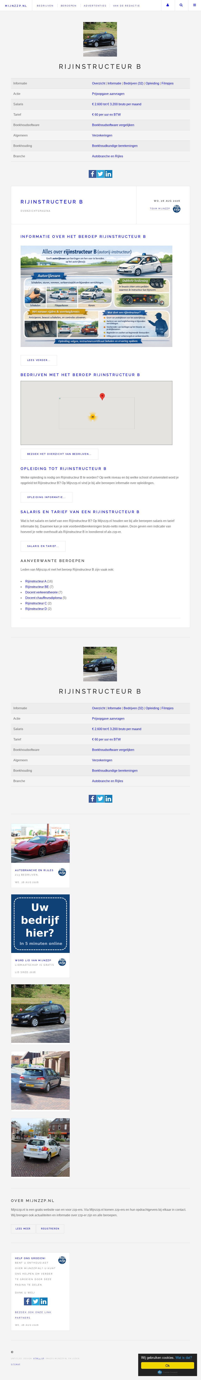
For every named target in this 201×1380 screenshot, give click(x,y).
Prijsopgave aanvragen (108, 93)
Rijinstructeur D (36, 608)
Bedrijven (45, 5)
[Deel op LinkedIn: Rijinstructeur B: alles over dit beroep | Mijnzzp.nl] (108, 176)
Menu (194, 5)
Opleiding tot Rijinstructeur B (64, 469)
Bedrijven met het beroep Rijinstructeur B (80, 375)
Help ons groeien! (30, 1258)
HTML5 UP (38, 1359)
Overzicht (98, 83)
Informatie (114, 83)
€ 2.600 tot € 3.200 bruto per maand (116, 104)
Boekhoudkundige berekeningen (115, 145)
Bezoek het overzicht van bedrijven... (59, 454)
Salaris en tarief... (43, 546)
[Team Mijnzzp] (62, 872)
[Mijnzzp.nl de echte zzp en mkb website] (100, 39)
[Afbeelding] (40, 1014)
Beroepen (69, 5)
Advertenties (95, 5)
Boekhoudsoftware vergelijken (113, 125)
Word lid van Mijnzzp (33, 960)
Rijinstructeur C (36, 603)
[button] (102, 397)
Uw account (167, 5)
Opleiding (152, 83)
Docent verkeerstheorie (41, 592)
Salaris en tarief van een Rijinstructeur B (80, 512)
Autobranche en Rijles (107, 156)
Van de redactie (126, 5)
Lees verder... (38, 360)
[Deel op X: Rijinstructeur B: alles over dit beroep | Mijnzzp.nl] (101, 176)
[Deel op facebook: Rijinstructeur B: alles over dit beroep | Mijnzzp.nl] (93, 176)
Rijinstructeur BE (37, 586)
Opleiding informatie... (46, 497)
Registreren (50, 1229)
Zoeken (181, 5)
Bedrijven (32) (133, 83)
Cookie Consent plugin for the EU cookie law (167, 1372)
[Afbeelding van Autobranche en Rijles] (40, 844)
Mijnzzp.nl (16, 5)
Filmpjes (168, 83)
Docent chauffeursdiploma (43, 597)
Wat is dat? (183, 1357)
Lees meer (23, 1229)
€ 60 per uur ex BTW (106, 114)
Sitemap (15, 1364)
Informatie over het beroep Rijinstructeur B (83, 236)
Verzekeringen (102, 135)
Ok (167, 1365)
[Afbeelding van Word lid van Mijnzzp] (40, 924)
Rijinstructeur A (35, 581)
